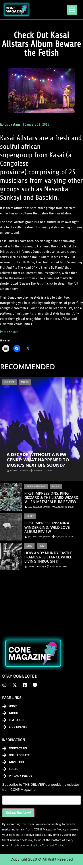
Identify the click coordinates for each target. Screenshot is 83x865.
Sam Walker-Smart (39, 506)
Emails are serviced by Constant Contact (38, 845)
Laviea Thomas (19, 470)
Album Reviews (36, 486)
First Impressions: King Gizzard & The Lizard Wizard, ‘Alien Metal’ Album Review (51, 497)
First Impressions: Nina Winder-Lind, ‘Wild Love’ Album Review (47, 527)
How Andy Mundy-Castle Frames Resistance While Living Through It (48, 557)
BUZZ (29, 545)
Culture (9, 382)
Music (25, 382)
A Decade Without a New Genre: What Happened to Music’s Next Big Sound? (38, 460)
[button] (72, 10)
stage (16, 124)
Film (41, 545)
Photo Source (9, 332)
